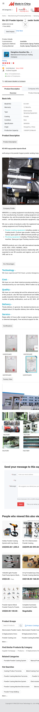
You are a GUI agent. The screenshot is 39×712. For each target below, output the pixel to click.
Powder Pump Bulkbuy (11, 692)
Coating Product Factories (13, 671)
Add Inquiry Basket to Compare (15, 81)
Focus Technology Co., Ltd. (27, 703)
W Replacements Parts (29, 634)
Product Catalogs (33, 625)
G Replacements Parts (9, 634)
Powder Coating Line (9, 638)
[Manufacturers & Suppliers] (19, 4)
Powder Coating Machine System (15, 681)
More (4, 696)
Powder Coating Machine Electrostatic (17, 687)
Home (4, 16)
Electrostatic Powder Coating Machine (12, 630)
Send (20, 504)
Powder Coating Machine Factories (15, 676)
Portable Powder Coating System (15, 661)
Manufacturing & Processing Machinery (19, 16)
